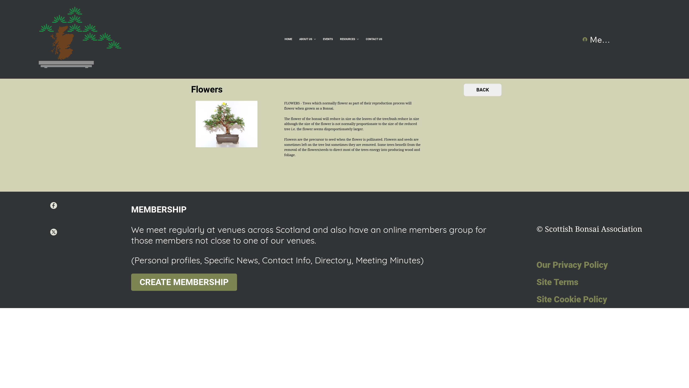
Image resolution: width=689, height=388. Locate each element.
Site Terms (557, 282)
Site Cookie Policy (571, 299)
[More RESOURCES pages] (358, 39)
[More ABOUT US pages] (315, 39)
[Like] (53, 205)
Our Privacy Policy (572, 265)
